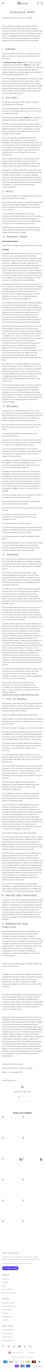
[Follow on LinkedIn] (30, 1346)
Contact (5, 1282)
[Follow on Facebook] (3, 1346)
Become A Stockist (9, 1293)
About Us (5, 1279)
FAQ (3, 1286)
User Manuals (7, 1316)
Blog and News (7, 1289)
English (31, 1352)
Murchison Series (8, 1306)
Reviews (5, 1313)
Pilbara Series (7, 1310)
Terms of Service (8, 1330)
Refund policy (7, 1337)
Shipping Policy (8, 1340)
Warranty (5, 1320)
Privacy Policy (7, 1333)
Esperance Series (8, 1303)
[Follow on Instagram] (9, 1346)
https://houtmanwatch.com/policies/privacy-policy (20, 694)
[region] (22, 1089)
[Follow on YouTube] (19, 1346)
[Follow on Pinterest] (14, 1346)
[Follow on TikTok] (25, 1346)
